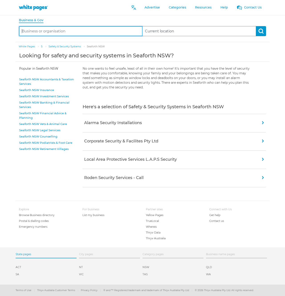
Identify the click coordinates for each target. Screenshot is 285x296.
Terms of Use (24, 290)
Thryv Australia (156, 238)
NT (81, 267)
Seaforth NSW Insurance (36, 90)
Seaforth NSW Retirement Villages (44, 149)
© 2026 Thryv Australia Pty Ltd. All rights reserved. (224, 290)
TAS (145, 274)
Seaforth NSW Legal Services (39, 130)
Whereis (151, 226)
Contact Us (252, 7)
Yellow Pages (154, 215)
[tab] (33, 20)
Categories (177, 7)
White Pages (27, 46)
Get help (214, 215)
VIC (81, 274)
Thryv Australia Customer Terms (56, 290)
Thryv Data (153, 232)
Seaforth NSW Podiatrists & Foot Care (45, 142)
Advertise (152, 7)
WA (208, 274)
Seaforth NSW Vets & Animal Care (43, 124)
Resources (203, 7)
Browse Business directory (37, 215)
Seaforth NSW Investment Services (44, 96)
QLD (209, 267)
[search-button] (261, 31)
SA (17, 274)
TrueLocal (152, 221)
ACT (18, 267)
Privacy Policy (89, 290)
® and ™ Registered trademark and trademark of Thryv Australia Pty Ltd (146, 290)
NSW (145, 267)
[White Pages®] (33, 7)
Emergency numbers (33, 226)
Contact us (216, 221)
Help (224, 7)
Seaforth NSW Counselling (38, 136)
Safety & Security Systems (65, 46)
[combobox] (80, 31)
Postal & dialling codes (34, 221)
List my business (93, 215)
